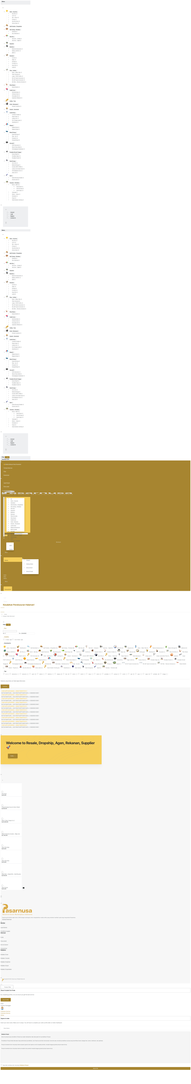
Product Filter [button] (7, 987)
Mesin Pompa (14, 529)
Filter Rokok (13, 518)
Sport (12, 538)
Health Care (13, 519)
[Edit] (6, 209)
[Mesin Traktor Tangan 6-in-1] (4, 817)
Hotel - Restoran (14, 521)
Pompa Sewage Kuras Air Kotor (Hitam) (11, 807)
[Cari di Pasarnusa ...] (3, 517)
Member (3, 923)
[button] (2, 792)
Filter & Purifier (14, 516)
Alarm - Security (14, 500)
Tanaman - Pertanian (15, 540)
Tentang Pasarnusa (6, 919)
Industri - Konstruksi (15, 523)
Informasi (3, 933)
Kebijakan (3, 950)
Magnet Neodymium (15, 527)
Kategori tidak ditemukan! (9, 616)
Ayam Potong (5, 887)
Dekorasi (13, 514)
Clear (7, 457)
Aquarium (13, 510)
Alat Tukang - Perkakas (16, 506)
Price (5, 628)
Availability (6, 636)
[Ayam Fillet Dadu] (4, 843)
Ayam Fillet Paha (5, 860)
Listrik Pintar (13, 525)
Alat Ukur (13, 508)
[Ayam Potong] (4, 883)
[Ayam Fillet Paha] (4, 857)
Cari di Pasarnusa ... (9, 533)
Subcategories (7, 643)
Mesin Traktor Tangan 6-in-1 (8, 820)
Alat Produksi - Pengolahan (17, 504)
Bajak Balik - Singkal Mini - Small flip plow (11, 874)
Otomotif (13, 531)
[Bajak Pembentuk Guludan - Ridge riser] (4, 830)
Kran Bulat (4, 793)
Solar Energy (13, 537)
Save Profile (6, 999)
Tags (5, 671)
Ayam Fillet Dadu (5, 847)
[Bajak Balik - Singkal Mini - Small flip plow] (4, 870)
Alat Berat (13, 502)
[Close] (2, 3)
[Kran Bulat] (4, 790)
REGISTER (95, 1068)
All (11, 499)
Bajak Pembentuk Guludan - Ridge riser (11, 833)
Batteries (13, 512)
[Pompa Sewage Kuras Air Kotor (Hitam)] (4, 803)
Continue (5, 686)
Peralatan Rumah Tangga (16, 535)
